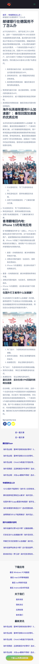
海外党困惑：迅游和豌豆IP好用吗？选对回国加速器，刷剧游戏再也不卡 (19, 469)
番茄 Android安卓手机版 (19, 588)
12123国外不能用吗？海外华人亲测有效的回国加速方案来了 (19, 489)
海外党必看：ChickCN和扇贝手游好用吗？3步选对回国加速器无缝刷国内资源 (19, 462)
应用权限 (19, 610)
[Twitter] (9, 424)
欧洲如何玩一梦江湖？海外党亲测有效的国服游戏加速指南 (19, 554)
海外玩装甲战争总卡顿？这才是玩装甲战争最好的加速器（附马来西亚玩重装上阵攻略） (19, 547)
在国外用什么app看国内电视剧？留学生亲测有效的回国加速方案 (19, 502)
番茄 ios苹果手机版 (19, 583)
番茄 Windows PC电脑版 (19, 572)
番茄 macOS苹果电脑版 (19, 577)
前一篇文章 (19, 432)
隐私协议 (19, 605)
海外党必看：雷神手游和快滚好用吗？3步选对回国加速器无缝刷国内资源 (19, 449)
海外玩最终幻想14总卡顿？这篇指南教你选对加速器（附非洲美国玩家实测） (19, 528)
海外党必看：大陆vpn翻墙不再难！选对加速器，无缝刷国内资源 (19, 475)
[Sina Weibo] (13, 424)
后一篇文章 (19, 437)
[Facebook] (5, 424)
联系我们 (19, 615)
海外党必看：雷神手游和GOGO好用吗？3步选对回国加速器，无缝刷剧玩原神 (19, 456)
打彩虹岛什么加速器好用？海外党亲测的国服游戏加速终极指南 (19, 535)
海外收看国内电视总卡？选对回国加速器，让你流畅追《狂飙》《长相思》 (19, 508)
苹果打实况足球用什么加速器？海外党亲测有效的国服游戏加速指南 (19, 541)
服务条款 (19, 599)
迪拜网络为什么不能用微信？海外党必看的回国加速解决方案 (19, 514)
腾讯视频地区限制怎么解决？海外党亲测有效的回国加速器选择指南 (19, 495)
